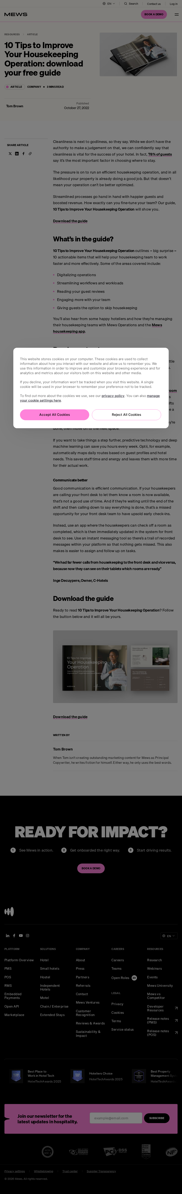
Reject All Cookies (126, 414)
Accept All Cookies (54, 414)
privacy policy (113, 396)
